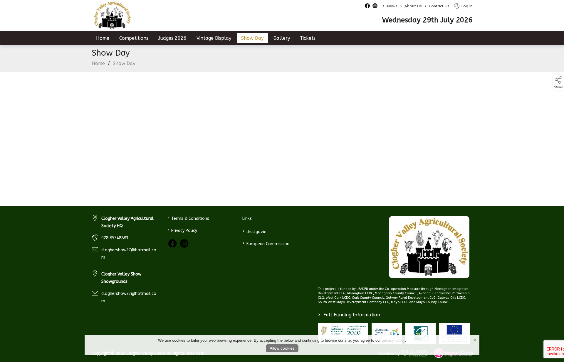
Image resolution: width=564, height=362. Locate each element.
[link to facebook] (172, 243)
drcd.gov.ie (254, 231)
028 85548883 (114, 237)
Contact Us (439, 6)
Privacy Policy (182, 230)
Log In (466, 6)
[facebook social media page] (367, 5)
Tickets (307, 38)
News (392, 6)
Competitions (133, 38)
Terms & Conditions (188, 218)
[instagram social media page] (374, 5)
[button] (558, 82)
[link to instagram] (184, 243)
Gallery (281, 38)
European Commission (266, 243)
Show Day (252, 38)
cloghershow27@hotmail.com (128, 254)
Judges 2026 (172, 38)
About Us (413, 6)
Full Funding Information (349, 315)
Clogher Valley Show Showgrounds (121, 278)
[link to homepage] (112, 15)
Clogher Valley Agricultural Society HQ (127, 222)
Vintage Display (214, 38)
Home (102, 38)
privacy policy (393, 340)
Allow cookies (282, 348)
